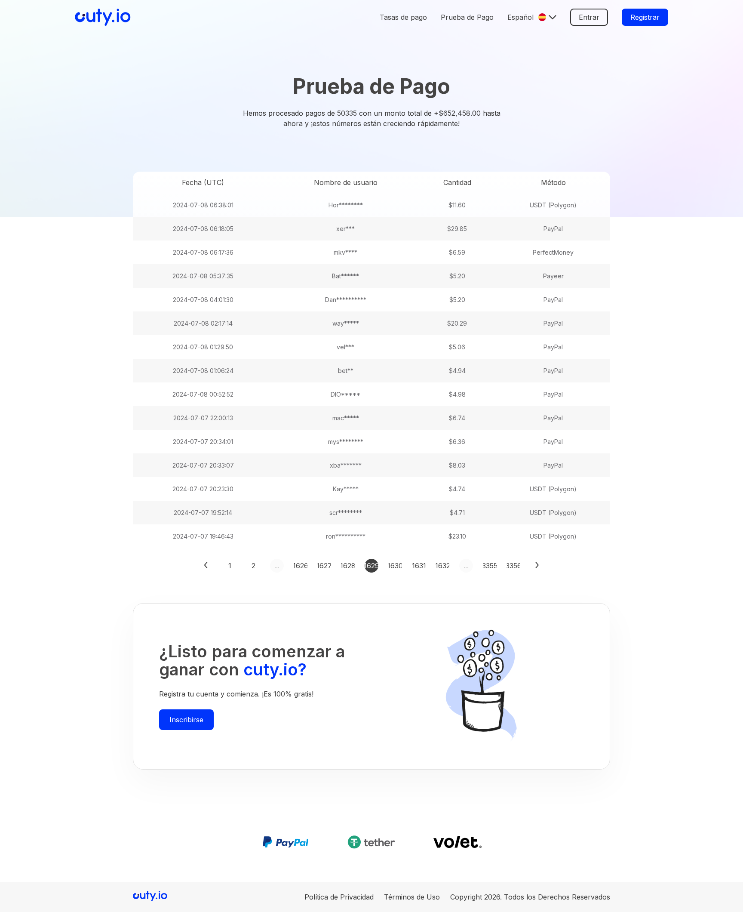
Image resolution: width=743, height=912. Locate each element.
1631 (419, 565)
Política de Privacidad (339, 897)
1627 (324, 565)
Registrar (645, 17)
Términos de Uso (412, 897)
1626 (300, 565)
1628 (348, 565)
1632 (442, 565)
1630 (395, 565)
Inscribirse (186, 719)
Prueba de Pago (467, 17)
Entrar (589, 17)
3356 (513, 565)
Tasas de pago (403, 17)
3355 (490, 565)
